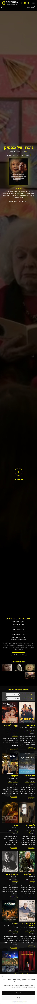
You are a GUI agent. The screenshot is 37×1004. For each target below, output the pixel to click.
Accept (18, 993)
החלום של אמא (29, 776)
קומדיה (30, 727)
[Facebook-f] (22, 3)
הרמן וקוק (14, 776)
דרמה (34, 727)
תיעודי (12, 729)
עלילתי (21, 727)
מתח (13, 926)
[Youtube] (25, 3)
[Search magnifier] (3, 7)
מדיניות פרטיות (22, 1001)
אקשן (10, 926)
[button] (3, 976)
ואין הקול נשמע (29, 874)
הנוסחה (15, 923)
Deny (18, 998)
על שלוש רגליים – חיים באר (28, 924)
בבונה (16, 825)
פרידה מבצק (30, 725)
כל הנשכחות (30, 825)
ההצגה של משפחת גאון (11, 726)
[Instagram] (28, 3)
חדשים (25, 727)
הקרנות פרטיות (6, 729)
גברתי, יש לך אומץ (11, 874)
